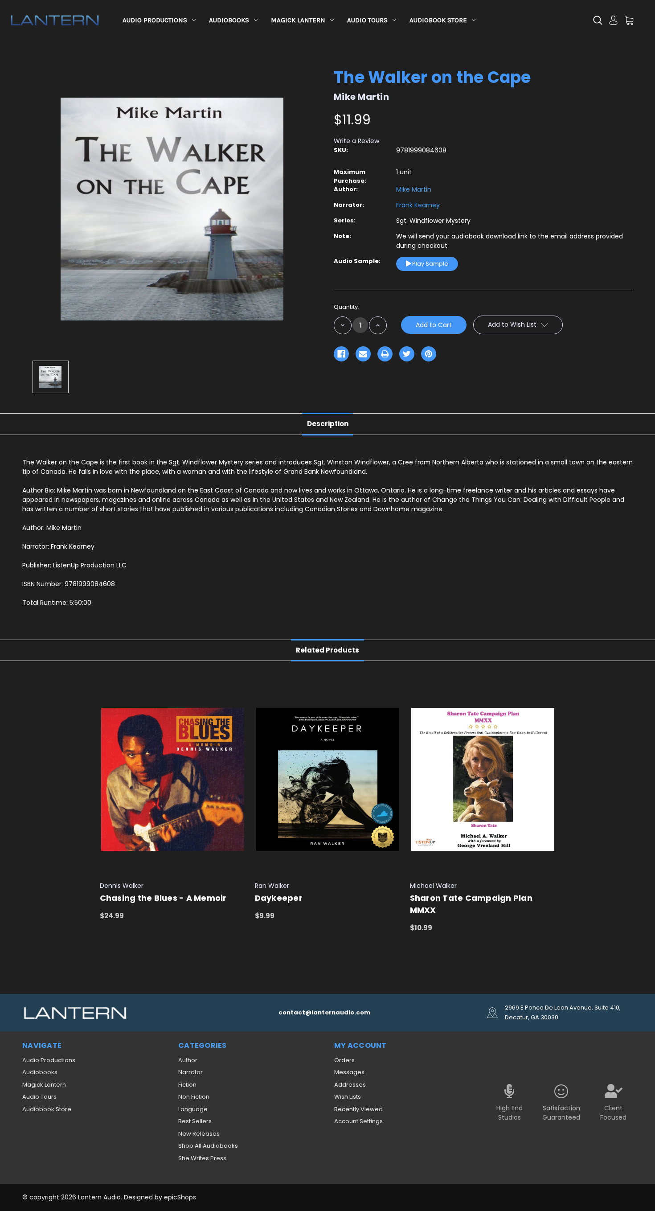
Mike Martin (413, 189)
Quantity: (346, 307)
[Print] (385, 353)
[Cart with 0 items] (629, 20)
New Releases (199, 1133)
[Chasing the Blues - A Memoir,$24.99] (172, 779)
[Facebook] (341, 353)
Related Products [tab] (327, 650)
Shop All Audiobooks (208, 1145)
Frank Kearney (418, 205)
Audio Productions (155, 20)
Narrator (190, 1072)
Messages (349, 1072)
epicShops (180, 1197)
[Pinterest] (428, 353)
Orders (344, 1060)
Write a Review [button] (356, 140)
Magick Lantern (298, 20)
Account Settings (358, 1121)
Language (193, 1109)
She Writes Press (202, 1158)
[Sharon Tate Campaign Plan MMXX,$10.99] (482, 779)
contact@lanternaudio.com (324, 1012)
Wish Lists (347, 1096)
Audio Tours (367, 20)
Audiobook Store (438, 20)
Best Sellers (195, 1121)
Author (187, 1060)
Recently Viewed (358, 1109)
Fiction (187, 1084)
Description (327, 423)
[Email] (363, 353)
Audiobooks (229, 20)
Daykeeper (279, 897)
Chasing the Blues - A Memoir (163, 897)
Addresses (350, 1084)
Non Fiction (193, 1096)
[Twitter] (406, 353)
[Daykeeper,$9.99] (327, 779)
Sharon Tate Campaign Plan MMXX (471, 903)
